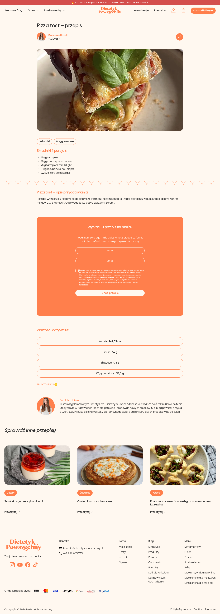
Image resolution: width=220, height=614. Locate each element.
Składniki (44, 141)
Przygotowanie (65, 141)
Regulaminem (117, 277)
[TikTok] (35, 565)
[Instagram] (12, 565)
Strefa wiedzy (53, 10)
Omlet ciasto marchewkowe (94, 501)
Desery (10, 492)
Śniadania (85, 492)
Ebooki (158, 10)
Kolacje (156, 492)
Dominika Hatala (58, 35)
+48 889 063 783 (73, 553)
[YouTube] (20, 565)
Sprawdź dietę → (203, 10)
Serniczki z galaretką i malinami (23, 501)
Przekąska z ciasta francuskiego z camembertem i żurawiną (180, 503)
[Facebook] (27, 565)
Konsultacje (141, 10)
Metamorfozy (13, 10)
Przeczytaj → (12, 512)
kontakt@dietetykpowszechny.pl (83, 548)
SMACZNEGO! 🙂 (47, 384)
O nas (31, 10)
